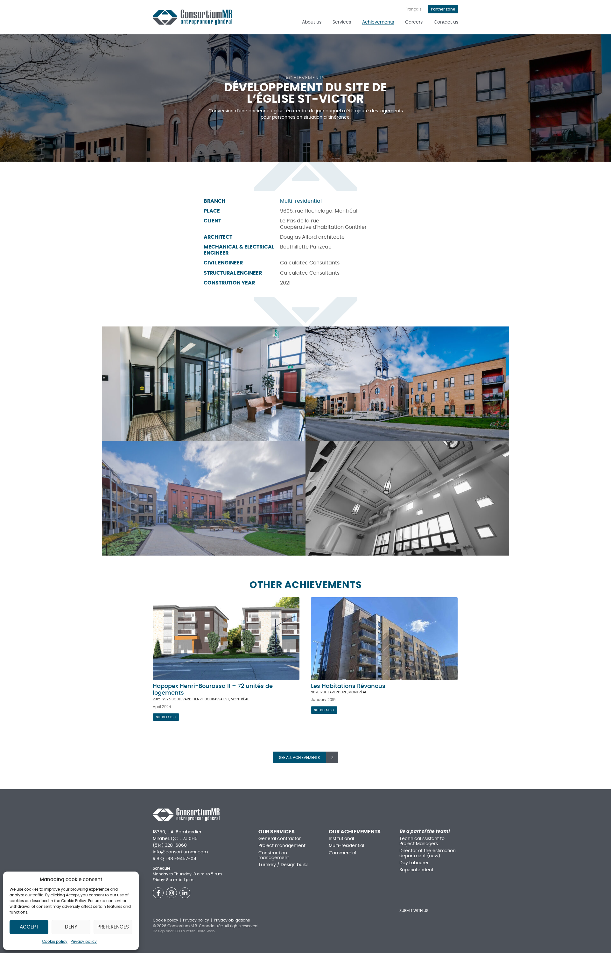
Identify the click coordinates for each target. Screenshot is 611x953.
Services (342, 22)
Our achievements (355, 831)
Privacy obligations (232, 920)
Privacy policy (84, 941)
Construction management (273, 855)
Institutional (341, 839)
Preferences (113, 927)
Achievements (378, 22)
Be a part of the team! (424, 831)
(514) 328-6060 (170, 845)
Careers (414, 22)
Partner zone (443, 9)
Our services (276, 831)
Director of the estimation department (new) (427, 853)
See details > (166, 717)
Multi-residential (301, 201)
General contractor (279, 839)
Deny (71, 927)
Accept (29, 927)
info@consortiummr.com (180, 852)
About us (311, 22)
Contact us (446, 22)
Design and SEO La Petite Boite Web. (184, 931)
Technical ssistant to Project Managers (422, 841)
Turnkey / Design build (282, 865)
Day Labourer (414, 863)
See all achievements (299, 758)
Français (413, 9)
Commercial (342, 853)
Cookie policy (54, 941)
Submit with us (413, 911)
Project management (282, 846)
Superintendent (416, 870)
